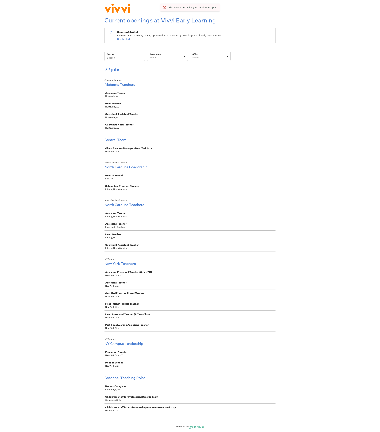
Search (110, 54)
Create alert (123, 39)
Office (195, 54)
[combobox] (192, 57)
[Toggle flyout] (184, 56)
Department (155, 54)
